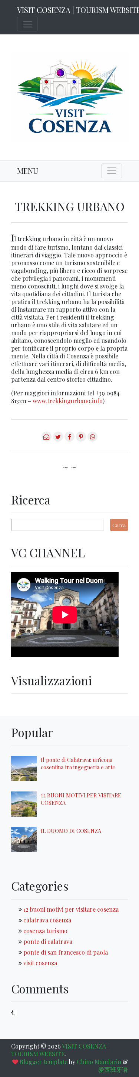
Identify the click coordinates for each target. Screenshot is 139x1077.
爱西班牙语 (113, 1069)
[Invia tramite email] (47, 439)
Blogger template (43, 1062)
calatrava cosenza (47, 920)
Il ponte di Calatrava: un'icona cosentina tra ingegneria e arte (78, 763)
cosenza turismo (45, 931)
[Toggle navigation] (27, 24)
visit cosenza (40, 963)
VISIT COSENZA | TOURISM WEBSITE (60, 1050)
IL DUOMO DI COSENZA (71, 830)
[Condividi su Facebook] (69, 439)
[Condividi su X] (58, 439)
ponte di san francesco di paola (65, 952)
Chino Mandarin (99, 1062)
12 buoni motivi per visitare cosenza (71, 909)
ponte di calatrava (47, 941)
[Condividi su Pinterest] (81, 439)
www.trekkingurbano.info (68, 401)
